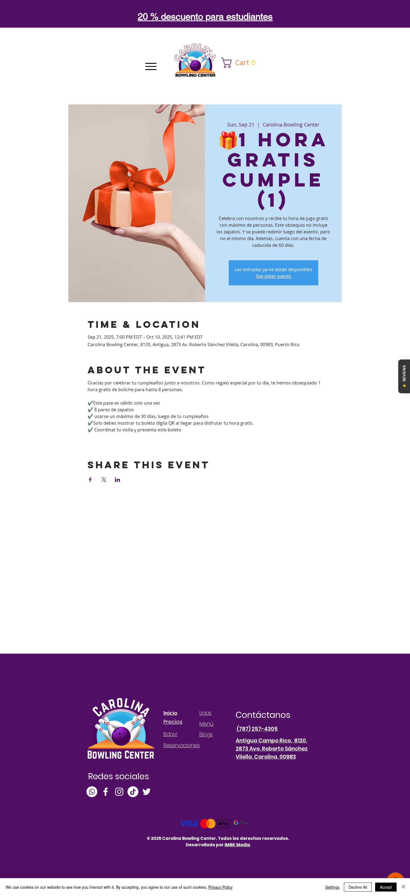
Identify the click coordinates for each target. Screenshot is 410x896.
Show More (99, 439)
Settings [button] (332, 887)
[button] (241, 63)
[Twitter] (146, 791)
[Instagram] (119, 791)
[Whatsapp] (91, 791)
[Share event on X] (104, 479)
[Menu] (151, 66)
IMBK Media (237, 845)
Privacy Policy (220, 887)
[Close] (403, 887)
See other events (273, 276)
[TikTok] (132, 791)
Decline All (358, 887)
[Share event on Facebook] (90, 479)
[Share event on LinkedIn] (117, 479)
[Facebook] (105, 791)
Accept (386, 887)
